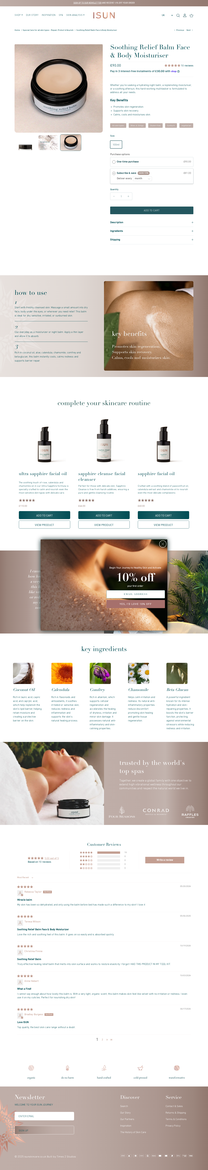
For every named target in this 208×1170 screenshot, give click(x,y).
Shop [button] (18, 15)
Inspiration (49, 15)
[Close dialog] (163, 544)
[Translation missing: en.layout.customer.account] (185, 15)
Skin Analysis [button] (74, 15)
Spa (61, 15)
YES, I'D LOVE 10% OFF (136, 604)
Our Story (32, 15)
